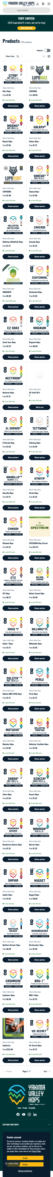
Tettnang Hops (34, 442)
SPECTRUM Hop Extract (38, 543)
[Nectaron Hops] (13, 375)
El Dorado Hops (9, 442)
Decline (25, 1164)
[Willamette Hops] (39, 626)
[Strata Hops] (39, 475)
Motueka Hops (8, 744)
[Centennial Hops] (39, 274)
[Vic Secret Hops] (39, 1028)
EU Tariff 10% (34, 392)
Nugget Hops (34, 894)
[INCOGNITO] (13, 274)
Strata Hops (33, 493)
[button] (43, 4)
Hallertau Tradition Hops (38, 744)
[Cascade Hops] (39, 224)
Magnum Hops (34, 342)
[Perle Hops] (39, 676)
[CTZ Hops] (13, 576)
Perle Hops (33, 693)
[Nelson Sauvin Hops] (39, 576)
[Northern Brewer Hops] (13, 927)
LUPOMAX (33, 91)
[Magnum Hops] (39, 325)
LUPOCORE (7, 191)
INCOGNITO (7, 292)
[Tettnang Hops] (39, 425)
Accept (25, 1157)
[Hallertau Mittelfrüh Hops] (13, 224)
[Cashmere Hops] (13, 978)
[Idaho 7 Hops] (13, 626)
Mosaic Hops (7, 141)
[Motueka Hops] (13, 727)
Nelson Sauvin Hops (36, 593)
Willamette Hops (35, 643)
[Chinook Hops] (13, 526)
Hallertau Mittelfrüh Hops (13, 241)
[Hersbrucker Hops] (39, 927)
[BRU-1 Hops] (39, 978)
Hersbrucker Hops (36, 945)
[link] (11, 1071)
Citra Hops (7, 91)
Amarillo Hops (8, 493)
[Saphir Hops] (13, 877)
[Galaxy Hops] (39, 124)
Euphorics (6, 1045)
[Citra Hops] (13, 74)
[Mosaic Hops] (13, 124)
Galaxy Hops (34, 141)
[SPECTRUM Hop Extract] (39, 526)
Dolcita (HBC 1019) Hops (12, 693)
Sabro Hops (7, 794)
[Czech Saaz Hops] (13, 325)
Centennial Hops (35, 292)
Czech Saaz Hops (9, 342)
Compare (40, 50)
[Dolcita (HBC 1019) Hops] (13, 676)
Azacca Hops (34, 794)
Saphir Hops (7, 894)
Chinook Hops (8, 543)
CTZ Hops (6, 593)
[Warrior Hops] (39, 827)
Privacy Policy (36, 1151)
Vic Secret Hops (35, 1045)
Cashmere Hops (9, 995)
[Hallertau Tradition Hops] (39, 727)
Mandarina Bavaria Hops (12, 844)
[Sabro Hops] (13, 777)
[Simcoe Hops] (39, 174)
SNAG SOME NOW (26, 28)
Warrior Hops (34, 844)
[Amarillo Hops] (13, 475)
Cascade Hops (34, 241)
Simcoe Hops (34, 191)
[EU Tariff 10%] (39, 375)
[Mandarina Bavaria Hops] (13, 827)
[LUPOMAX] (39, 74)
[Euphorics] (13, 1028)
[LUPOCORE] (13, 174)
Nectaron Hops (8, 392)
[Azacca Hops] (39, 777)
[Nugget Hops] (39, 877)
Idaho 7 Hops (8, 643)
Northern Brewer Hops (11, 945)
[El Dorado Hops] (13, 425)
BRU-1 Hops (33, 995)
